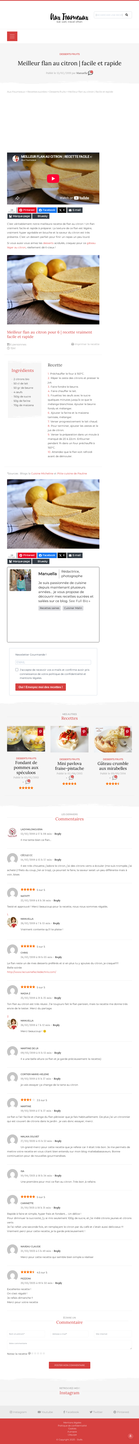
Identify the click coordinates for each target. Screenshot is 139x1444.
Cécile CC (27, 855)
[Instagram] (67, 626)
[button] (127, 15)
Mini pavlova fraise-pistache (69, 766)
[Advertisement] (69, 125)
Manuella (81, 73)
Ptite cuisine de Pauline (72, 473)
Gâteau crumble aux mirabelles (113, 766)
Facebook (72, 1412)
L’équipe (72, 1434)
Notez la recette (17, 1353)
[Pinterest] (79, 626)
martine (26, 1106)
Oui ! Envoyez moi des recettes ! (41, 687)
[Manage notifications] (130, 1436)
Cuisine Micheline (42, 473)
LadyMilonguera (32, 829)
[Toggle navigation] (12, 36)
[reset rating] (29, 1353)
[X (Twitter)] (55, 626)
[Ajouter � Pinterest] (40, 732)
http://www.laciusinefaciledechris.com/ (31, 972)
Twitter (97, 1412)
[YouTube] (91, 626)
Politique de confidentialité (72, 1425)
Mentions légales (72, 1422)
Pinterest (122, 1412)
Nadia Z (25, 993)
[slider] (26, 787)
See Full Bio (78, 601)
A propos (72, 1431)
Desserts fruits (70, 54)
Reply (57, 833)
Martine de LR (29, 1048)
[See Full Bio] (89, 601)
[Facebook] (43, 626)
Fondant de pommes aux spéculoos (26, 767)
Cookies (72, 1428)
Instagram (19, 1412)
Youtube (47, 1412)
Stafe (79, 1439)
